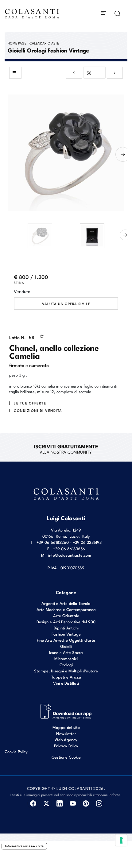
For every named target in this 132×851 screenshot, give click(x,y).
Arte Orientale (66, 615)
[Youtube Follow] (72, 803)
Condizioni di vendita (38, 410)
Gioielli (66, 646)
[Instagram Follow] (99, 803)
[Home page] (32, 13)
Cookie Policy (16, 751)
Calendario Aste (44, 43)
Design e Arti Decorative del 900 (66, 622)
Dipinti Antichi (66, 628)
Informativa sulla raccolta (24, 846)
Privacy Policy (66, 745)
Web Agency (66, 739)
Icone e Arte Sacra (66, 652)
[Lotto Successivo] (115, 73)
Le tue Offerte (30, 402)
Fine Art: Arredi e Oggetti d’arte (66, 640)
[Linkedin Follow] (59, 803)
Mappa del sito (66, 727)
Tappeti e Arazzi (66, 677)
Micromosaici (66, 658)
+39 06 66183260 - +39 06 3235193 (69, 542)
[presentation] (9, 154)
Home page (17, 43)
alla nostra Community (66, 448)
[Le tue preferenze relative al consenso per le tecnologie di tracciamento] (121, 840)
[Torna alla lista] (15, 73)
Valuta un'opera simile (66, 303)
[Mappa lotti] (66, 711)
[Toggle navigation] (104, 13)
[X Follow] (46, 803)
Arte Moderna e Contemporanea (66, 609)
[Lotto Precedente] (74, 73)
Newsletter (66, 733)
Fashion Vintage (66, 634)
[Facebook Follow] (33, 803)
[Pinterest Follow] (85, 803)
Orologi (66, 664)
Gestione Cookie (66, 757)
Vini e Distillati (66, 683)
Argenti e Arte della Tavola (66, 603)
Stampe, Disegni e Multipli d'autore (66, 671)
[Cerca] (117, 13)
